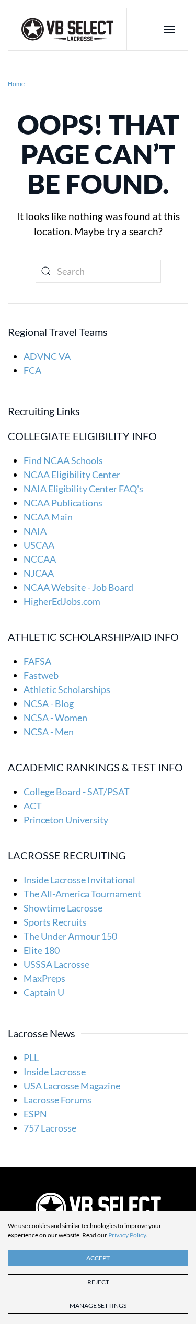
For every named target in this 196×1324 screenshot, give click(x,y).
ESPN (35, 1114)
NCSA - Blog (49, 703)
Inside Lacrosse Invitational (79, 879)
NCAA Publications (63, 502)
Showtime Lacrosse (63, 908)
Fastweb (41, 675)
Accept (98, 1258)
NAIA (35, 531)
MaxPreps (44, 978)
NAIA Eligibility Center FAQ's (83, 488)
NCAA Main (48, 517)
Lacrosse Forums (57, 1100)
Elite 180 (42, 950)
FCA (32, 370)
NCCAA (40, 559)
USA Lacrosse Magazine (72, 1085)
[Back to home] (67, 29)
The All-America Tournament (82, 894)
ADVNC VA (47, 356)
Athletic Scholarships (67, 689)
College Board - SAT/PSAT (77, 791)
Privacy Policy (127, 1235)
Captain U (44, 992)
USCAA (39, 545)
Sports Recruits (55, 922)
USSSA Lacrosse (56, 964)
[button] (169, 29)
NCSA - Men (49, 731)
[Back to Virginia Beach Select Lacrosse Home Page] (98, 1207)
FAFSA (37, 661)
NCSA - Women (55, 717)
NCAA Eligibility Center (72, 474)
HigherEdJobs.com (62, 601)
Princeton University (66, 819)
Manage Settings (98, 1305)
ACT (33, 805)
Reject (98, 1282)
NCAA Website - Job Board (78, 587)
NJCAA (39, 573)
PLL (31, 1057)
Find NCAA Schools (63, 460)
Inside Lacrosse (55, 1071)
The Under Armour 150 (70, 936)
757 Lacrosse (50, 1128)
